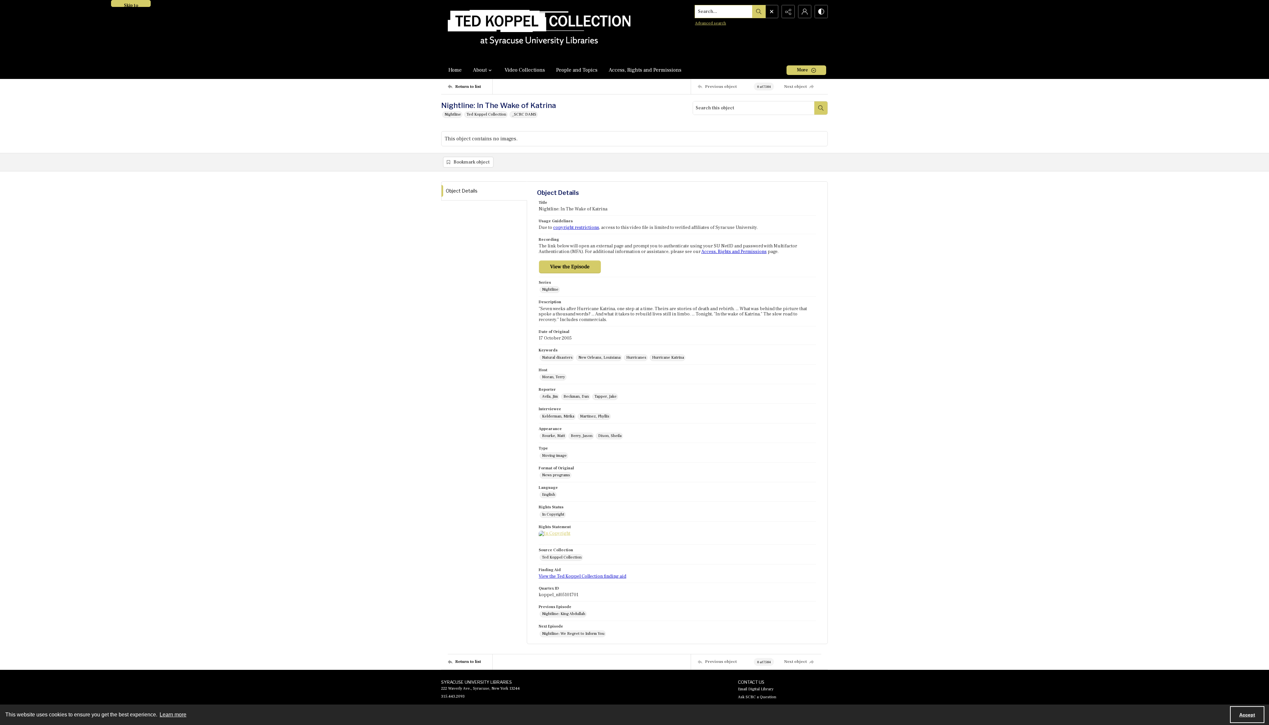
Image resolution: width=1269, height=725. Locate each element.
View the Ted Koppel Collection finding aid (582, 576)
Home (455, 70)
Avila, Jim (550, 396)
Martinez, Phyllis (594, 416)
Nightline (452, 114)
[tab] (484, 191)
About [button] (480, 70)
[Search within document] (820, 108)
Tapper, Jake (606, 396)
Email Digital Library (756, 689)
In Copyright (553, 514)
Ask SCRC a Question (757, 697)
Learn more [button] (173, 714)
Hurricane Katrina (668, 357)
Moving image (554, 455)
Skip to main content (131, 5)
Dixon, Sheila (610, 435)
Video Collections (525, 70)
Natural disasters (557, 357)
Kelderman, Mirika (558, 416)
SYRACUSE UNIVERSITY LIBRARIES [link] (476, 682)
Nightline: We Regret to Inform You (573, 633)
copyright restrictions (576, 228)
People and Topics (576, 70)
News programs (556, 475)
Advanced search (710, 23)
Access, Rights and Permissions (645, 70)
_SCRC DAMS (524, 114)
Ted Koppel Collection (486, 114)
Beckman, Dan (576, 396)
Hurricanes (636, 357)
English (548, 494)
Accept (1247, 714)
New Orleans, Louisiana (599, 357)
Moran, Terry (553, 377)
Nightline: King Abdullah (563, 613)
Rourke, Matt (553, 435)
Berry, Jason (582, 435)
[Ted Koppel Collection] (539, 30)
